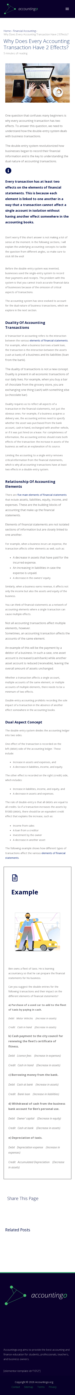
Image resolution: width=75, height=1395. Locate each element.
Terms (41, 1387)
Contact (16, 1387)
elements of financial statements (49, 340)
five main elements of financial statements (42, 494)
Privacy (53, 1387)
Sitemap (28, 1387)
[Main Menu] (67, 8)
